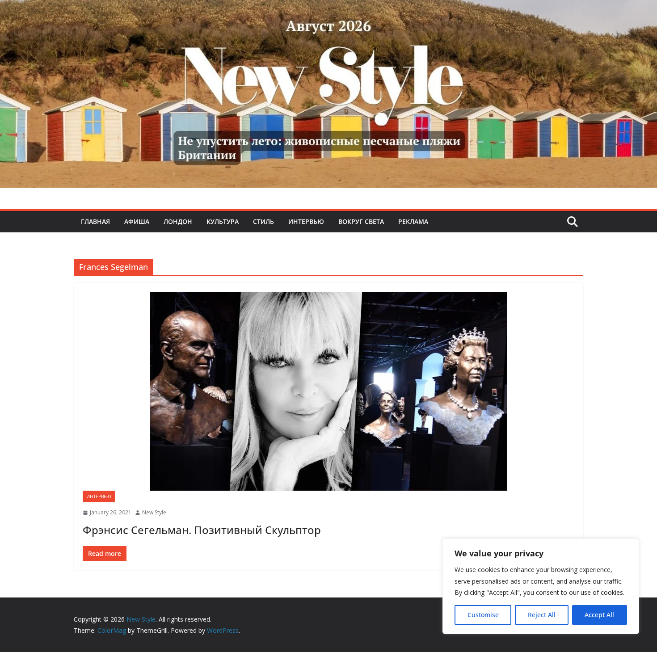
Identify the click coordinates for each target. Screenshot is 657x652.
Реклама (413, 221)
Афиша (136, 221)
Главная (95, 221)
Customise (483, 614)
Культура (222, 221)
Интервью (306, 221)
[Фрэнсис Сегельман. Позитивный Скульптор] (328, 391)
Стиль (263, 221)
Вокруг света (361, 221)
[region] (540, 586)
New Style (154, 512)
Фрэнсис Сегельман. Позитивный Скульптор (202, 529)
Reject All (542, 614)
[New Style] (328, 9)
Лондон (178, 221)
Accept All (599, 614)
